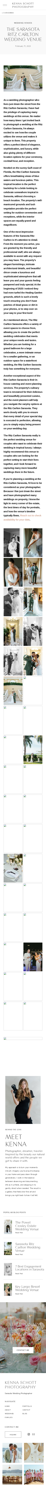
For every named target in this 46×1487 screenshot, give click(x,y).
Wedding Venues (23, 23)
